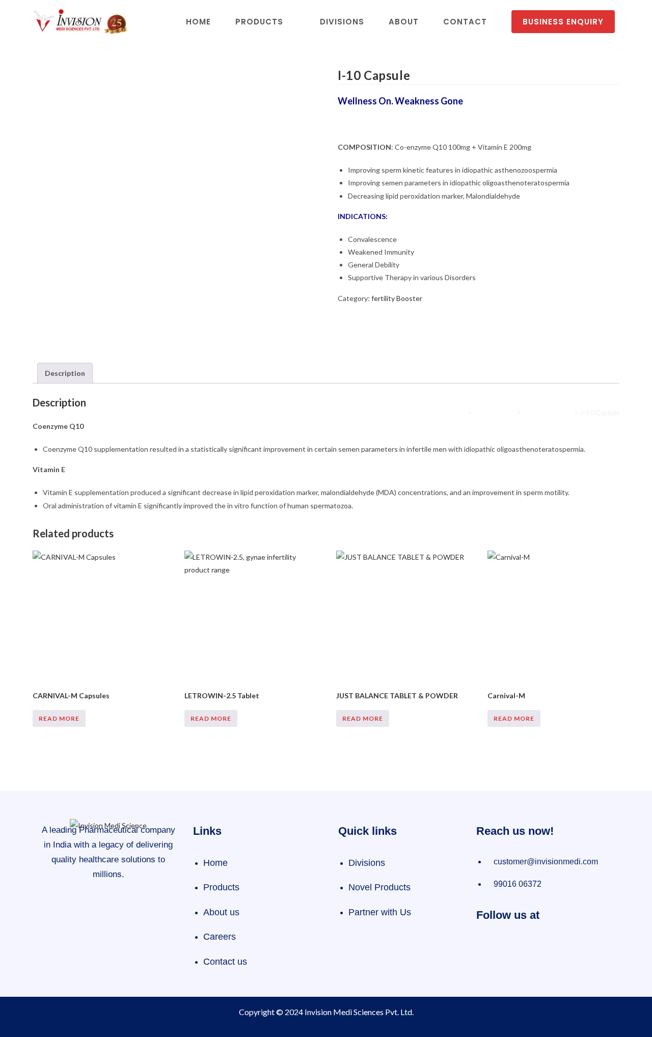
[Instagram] (523, 944)
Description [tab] (65, 373)
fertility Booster (396, 298)
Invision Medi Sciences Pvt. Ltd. (359, 1012)
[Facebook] (489, 944)
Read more (59, 718)
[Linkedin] (557, 944)
